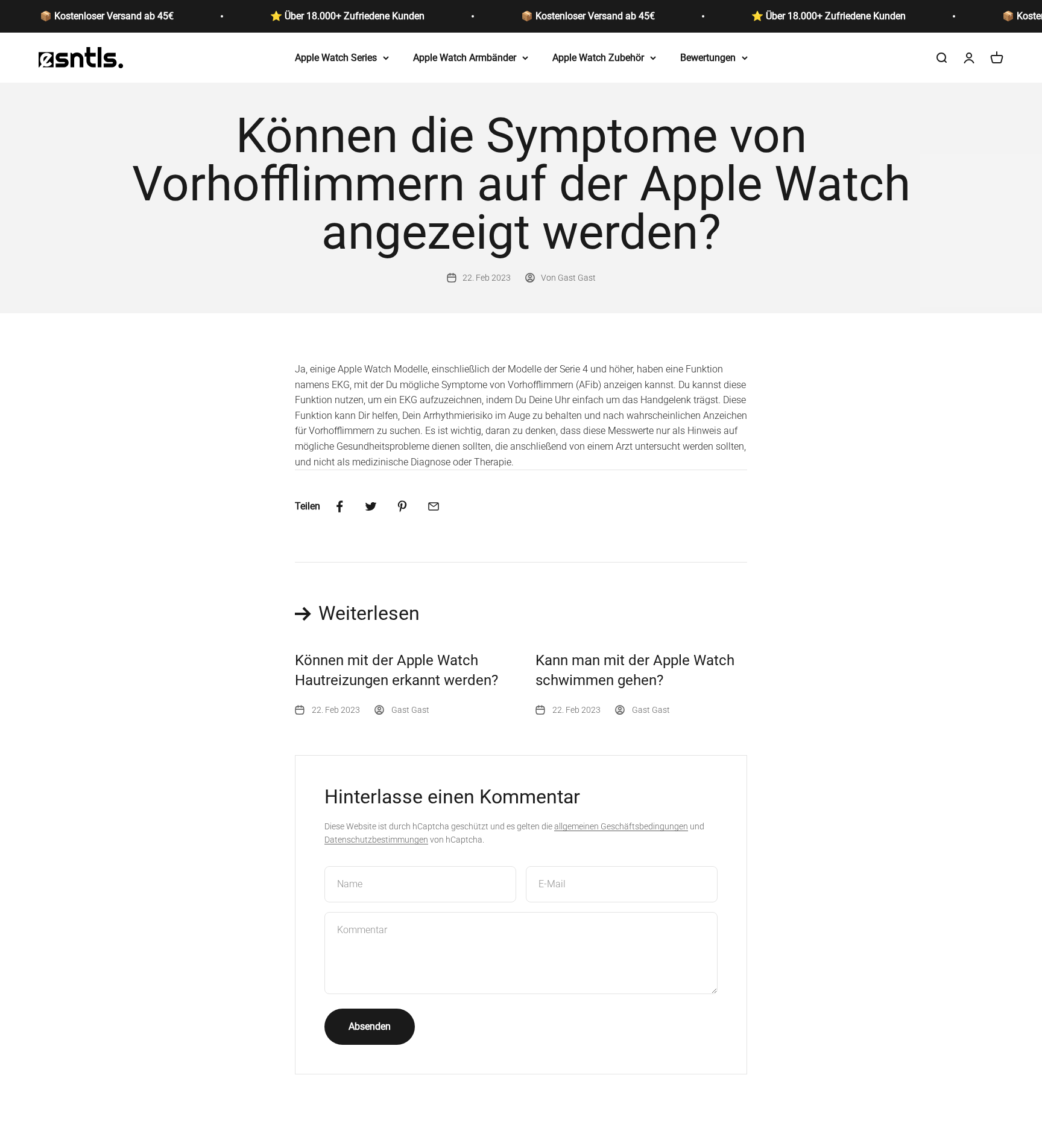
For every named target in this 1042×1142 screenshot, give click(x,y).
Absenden (370, 1026)
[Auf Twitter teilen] (371, 506)
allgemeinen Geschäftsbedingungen (621, 826)
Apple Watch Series (336, 57)
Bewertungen (708, 57)
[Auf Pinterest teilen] (402, 506)
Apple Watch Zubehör (598, 57)
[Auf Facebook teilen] (339, 506)
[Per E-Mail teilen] (434, 506)
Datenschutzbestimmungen (376, 839)
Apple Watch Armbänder (464, 57)
